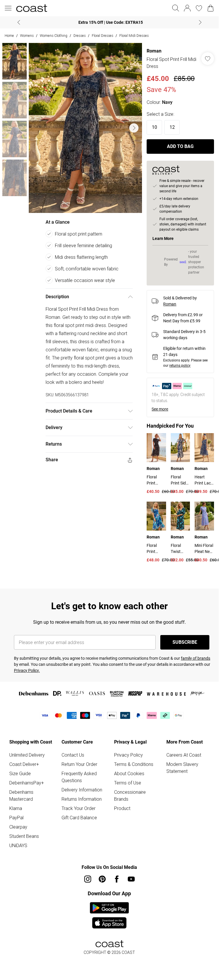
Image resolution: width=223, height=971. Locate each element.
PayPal (16, 817)
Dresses (79, 35)
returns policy (179, 366)
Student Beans (24, 836)
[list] (85, 128)
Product (122, 808)
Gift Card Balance (79, 817)
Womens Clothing (53, 35)
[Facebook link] (116, 879)
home (9, 35)
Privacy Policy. (27, 670)
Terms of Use (127, 783)
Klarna (15, 808)
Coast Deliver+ (24, 764)
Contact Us (73, 755)
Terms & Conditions (133, 764)
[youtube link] (131, 879)
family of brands (195, 658)
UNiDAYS (18, 845)
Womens (27, 35)
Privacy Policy (128, 755)
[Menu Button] (8, 8)
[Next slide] (200, 22)
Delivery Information (82, 790)
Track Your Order (79, 808)
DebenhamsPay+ (26, 783)
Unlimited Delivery (27, 755)
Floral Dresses (102, 35)
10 (154, 127)
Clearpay (18, 827)
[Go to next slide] (134, 128)
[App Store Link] (109, 915)
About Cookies (129, 773)
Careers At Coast (183, 755)
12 (172, 127)
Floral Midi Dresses (134, 35)
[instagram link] (87, 879)
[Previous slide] (18, 22)
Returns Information (82, 799)
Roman (154, 51)
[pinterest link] (102, 879)
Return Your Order (79, 764)
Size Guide (20, 773)
